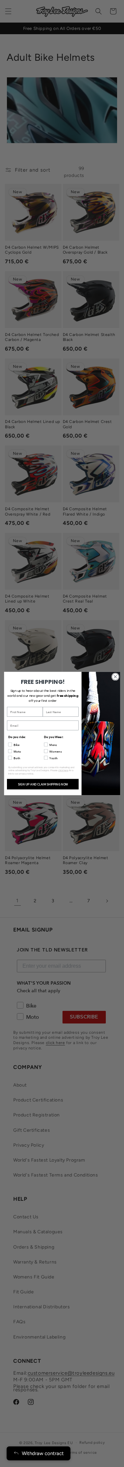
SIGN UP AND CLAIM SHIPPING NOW (42, 784)
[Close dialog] (115, 676)
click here (63, 770)
